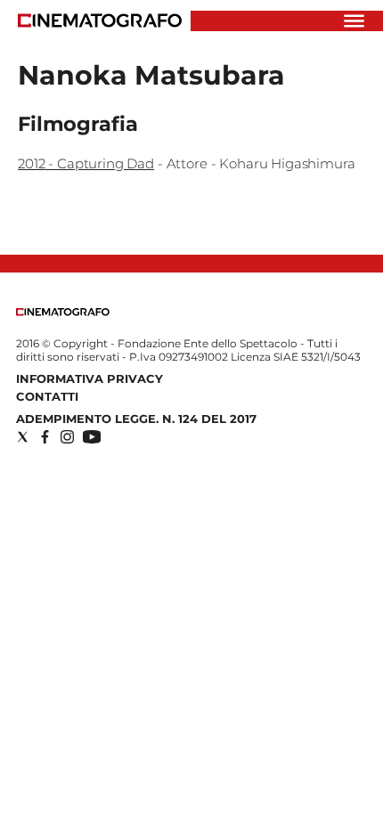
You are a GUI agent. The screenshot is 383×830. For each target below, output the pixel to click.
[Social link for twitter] (22, 436)
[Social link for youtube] (92, 436)
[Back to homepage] (63, 312)
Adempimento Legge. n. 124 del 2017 (136, 418)
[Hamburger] (354, 21)
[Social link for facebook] (45, 436)
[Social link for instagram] (67, 436)
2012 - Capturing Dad (86, 163)
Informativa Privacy (89, 378)
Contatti (47, 396)
